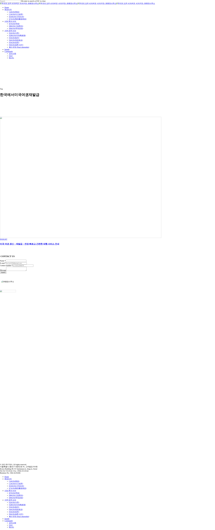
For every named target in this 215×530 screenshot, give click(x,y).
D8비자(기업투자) (16, 495)
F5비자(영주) (14, 512)
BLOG (11, 527)
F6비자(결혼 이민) (16, 514)
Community (8, 521)
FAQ (11, 525)
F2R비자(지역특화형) (17, 505)
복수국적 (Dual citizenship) (19, 516)
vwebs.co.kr (13, 461)
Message (3, 270)
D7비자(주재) (14, 493)
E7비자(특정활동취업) (17, 488)
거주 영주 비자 (10, 500)
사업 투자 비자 (10, 491)
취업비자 (8, 479)
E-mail (3, 263)
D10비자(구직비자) (16, 486)
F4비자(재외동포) (16, 509)
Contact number (6, 265)
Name (3, 261)
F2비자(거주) (14, 502)
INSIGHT (3, 239)
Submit (3, 272)
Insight (6, 519)
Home (6, 477)
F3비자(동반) (14, 507)
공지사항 (12, 523)
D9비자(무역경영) (16, 498)
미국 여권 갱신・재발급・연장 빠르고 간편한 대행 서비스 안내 (29, 244)
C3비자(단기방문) (16, 484)
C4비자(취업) (14, 481)
